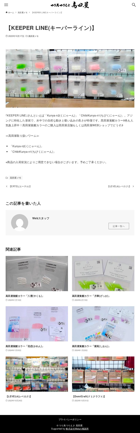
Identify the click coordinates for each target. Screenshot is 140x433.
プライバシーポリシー (70, 419)
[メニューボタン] (6, 4)
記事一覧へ (119, 226)
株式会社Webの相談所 (77, 428)
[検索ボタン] (133, 4)
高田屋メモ (33, 35)
